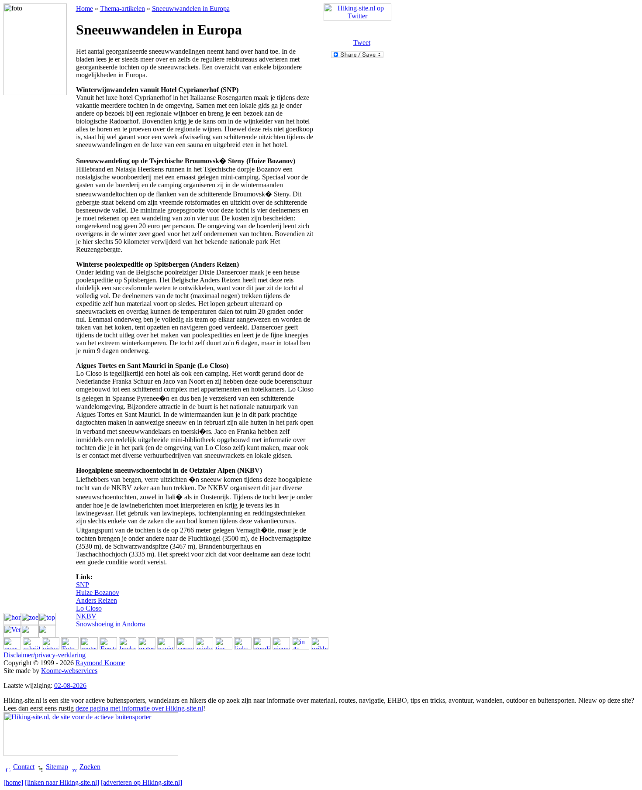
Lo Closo (89, 608)
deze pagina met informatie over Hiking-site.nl (139, 708)
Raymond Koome (100, 662)
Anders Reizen (96, 600)
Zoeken (89, 766)
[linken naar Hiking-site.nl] (62, 782)
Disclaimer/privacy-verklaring (44, 655)
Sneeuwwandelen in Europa (191, 8)
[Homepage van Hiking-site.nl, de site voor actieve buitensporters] (90, 753)
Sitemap (57, 766)
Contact (24, 766)
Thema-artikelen (122, 8)
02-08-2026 (70, 685)
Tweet (361, 42)
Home (84, 8)
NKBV (86, 616)
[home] (13, 782)
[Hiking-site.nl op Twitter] (357, 18)
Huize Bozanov (97, 592)
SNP (82, 584)
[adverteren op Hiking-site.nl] (141, 782)
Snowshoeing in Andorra (110, 624)
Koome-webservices (69, 670)
